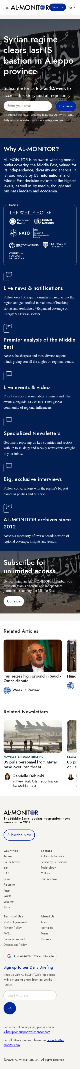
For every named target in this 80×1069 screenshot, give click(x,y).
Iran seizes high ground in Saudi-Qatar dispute (32, 678)
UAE (6, 873)
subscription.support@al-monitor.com (27, 1032)
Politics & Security (52, 856)
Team (44, 933)
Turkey (8, 856)
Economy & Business (54, 862)
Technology (48, 867)
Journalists (47, 927)
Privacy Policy (13, 927)
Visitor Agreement (15, 922)
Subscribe (57, 7)
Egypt (7, 890)
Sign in (72, 7)
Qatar (7, 896)
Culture (45, 873)
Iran (6, 867)
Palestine (9, 884)
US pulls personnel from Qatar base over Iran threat (30, 764)
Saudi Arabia (12, 862)
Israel (7, 879)
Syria (7, 907)
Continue (13, 601)
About (44, 922)
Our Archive (49, 879)
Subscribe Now (19, 834)
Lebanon (9, 901)
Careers (46, 939)
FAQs (7, 933)
